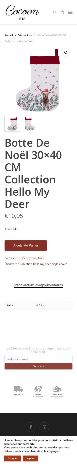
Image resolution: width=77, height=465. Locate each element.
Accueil (9, 35)
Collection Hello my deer (35, 264)
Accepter (12, 458)
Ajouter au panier (25, 245)
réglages (54, 451)
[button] (70, 12)
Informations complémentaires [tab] (38, 285)
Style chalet (59, 264)
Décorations (25, 35)
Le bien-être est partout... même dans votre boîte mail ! (38, 350)
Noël (41, 258)
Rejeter (30, 458)
